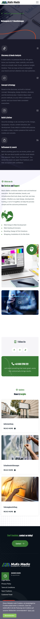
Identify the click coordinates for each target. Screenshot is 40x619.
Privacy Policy (6, 584)
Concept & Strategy (8, 85)
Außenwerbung (8, 424)
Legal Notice (5, 580)
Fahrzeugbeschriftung (10, 507)
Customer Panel (6, 595)
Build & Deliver (6, 117)
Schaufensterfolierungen (11, 465)
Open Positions (6, 591)
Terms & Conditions (8, 587)
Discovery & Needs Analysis (11, 55)
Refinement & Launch (9, 147)
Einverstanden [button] (9, 615)
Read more (8, 428)
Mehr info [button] (31, 610)
